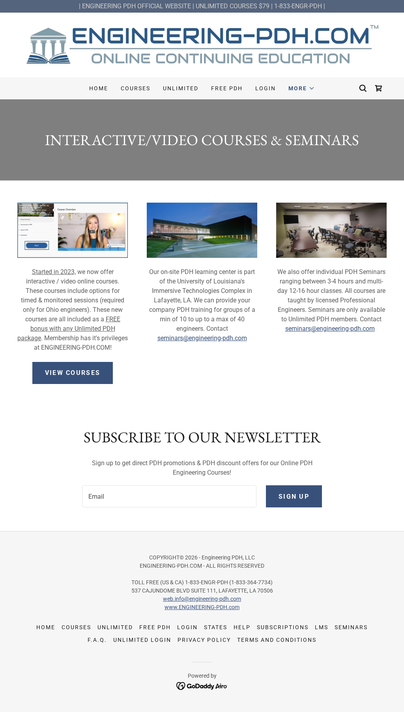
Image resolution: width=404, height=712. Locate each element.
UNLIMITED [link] (180, 88)
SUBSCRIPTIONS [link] (283, 627)
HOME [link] (98, 88)
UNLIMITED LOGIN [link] (142, 640)
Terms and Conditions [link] (276, 640)
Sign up (294, 496)
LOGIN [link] (265, 88)
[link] (201, 44)
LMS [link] (321, 627)
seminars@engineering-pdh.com (202, 338)
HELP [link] (242, 627)
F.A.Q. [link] (97, 640)
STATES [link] (215, 627)
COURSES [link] (135, 88)
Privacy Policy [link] (204, 640)
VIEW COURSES (72, 373)
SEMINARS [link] (351, 627)
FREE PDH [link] (227, 88)
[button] (301, 88)
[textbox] (169, 496)
